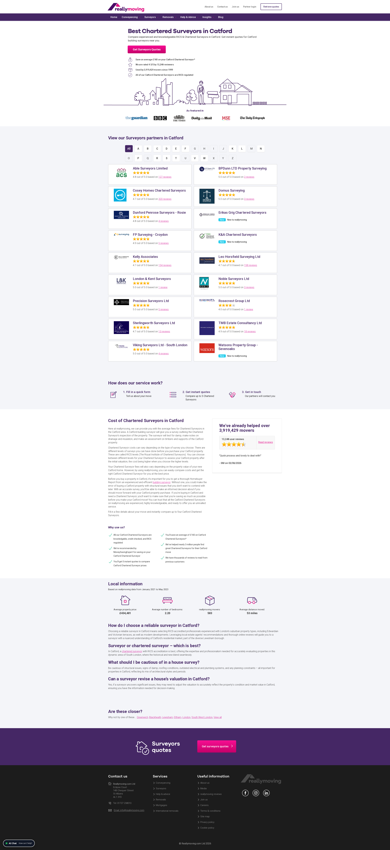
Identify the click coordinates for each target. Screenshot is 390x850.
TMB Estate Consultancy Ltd (240, 323)
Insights (206, 17)
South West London (202, 717)
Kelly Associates (145, 257)
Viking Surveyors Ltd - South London (160, 345)
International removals (167, 810)
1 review (162, 287)
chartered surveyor (132, 651)
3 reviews (249, 199)
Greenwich (142, 717)
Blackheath (155, 717)
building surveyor (161, 482)
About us (209, 6)
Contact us (222, 6)
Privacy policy (207, 822)
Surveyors (161, 788)
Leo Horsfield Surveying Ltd (239, 257)
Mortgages (161, 805)
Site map (205, 816)
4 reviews (163, 221)
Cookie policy (207, 827)
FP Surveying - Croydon (150, 235)
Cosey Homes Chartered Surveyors (159, 190)
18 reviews (250, 331)
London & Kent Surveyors (152, 279)
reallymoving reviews (211, 794)
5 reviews (163, 243)
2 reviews (249, 176)
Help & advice (163, 794)
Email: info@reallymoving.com (129, 810)
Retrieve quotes (271, 6)
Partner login (249, 6)
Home (113, 17)
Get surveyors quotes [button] (215, 746)
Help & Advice (188, 17)
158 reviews (250, 265)
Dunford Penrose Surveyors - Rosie (159, 212)
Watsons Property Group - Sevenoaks (238, 347)
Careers (204, 805)
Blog (220, 17)
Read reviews (265, 442)
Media (203, 788)
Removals (161, 799)
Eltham (177, 717)
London (186, 717)
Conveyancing (163, 782)
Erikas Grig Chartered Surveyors (242, 212)
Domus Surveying (231, 190)
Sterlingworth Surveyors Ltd (154, 323)
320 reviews (164, 199)
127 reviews (164, 176)
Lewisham (167, 717)
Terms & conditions (210, 810)
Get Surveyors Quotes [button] (147, 49)
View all (218, 717)
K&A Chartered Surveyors (237, 235)
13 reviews (164, 331)
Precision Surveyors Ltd (151, 301)
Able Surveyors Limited (150, 168)
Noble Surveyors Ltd (233, 279)
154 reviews (164, 265)
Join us (235, 6)
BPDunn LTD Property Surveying (242, 168)
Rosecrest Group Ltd (234, 301)
